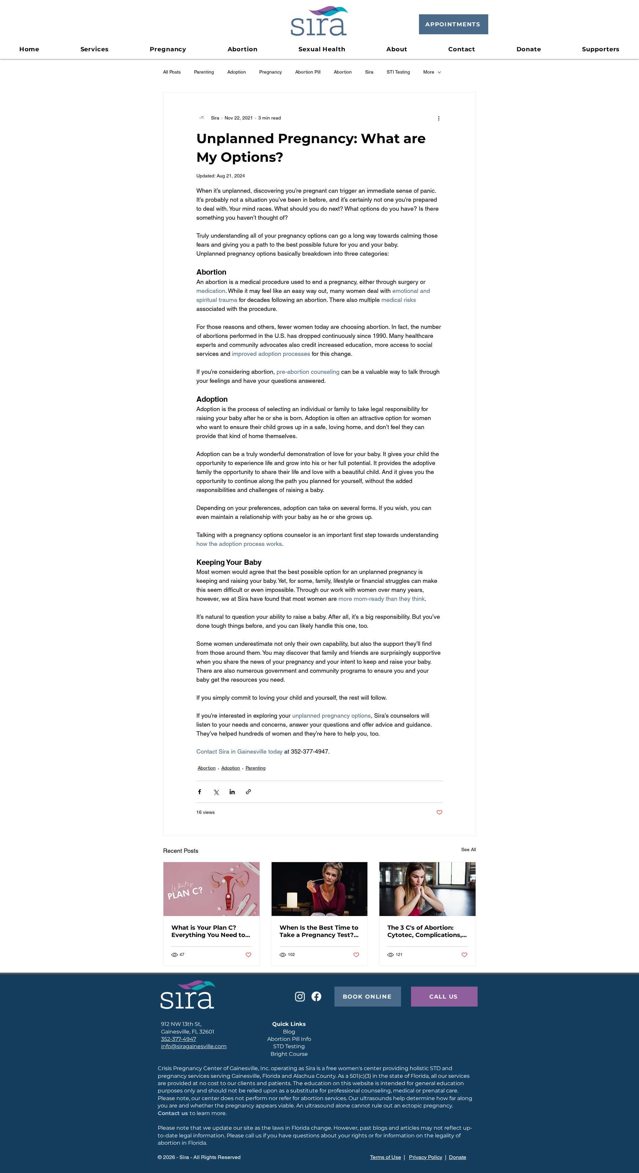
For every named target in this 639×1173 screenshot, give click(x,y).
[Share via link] (248, 792)
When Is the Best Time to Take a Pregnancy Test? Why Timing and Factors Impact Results (319, 931)
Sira (369, 72)
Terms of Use (385, 1157)
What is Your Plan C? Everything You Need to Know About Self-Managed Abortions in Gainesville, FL (208, 931)
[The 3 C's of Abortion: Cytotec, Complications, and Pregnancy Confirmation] (427, 889)
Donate (457, 1157)
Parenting (204, 72)
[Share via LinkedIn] (232, 792)
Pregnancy (270, 72)
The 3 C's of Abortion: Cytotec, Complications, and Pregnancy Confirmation (424, 931)
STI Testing (398, 72)
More (428, 72)
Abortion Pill (307, 72)
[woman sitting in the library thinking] (320, 889)
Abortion (343, 72)
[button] (167, 49)
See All (468, 849)
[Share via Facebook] (199, 792)
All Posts (172, 72)
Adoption (236, 72)
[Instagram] (300, 996)
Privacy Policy (425, 1157)
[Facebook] (316, 996)
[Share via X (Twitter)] (216, 792)
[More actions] (439, 118)
